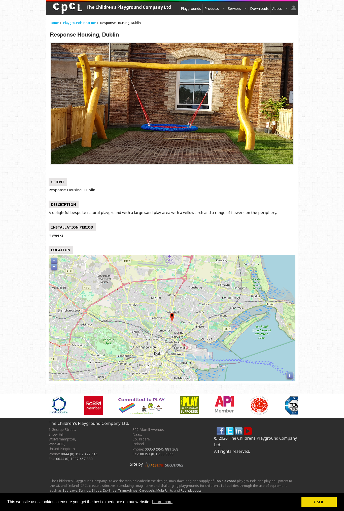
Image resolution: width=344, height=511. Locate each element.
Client (57, 181)
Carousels (147, 490)
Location (60, 249)
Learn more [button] (162, 502)
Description (63, 204)
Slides (96, 490)
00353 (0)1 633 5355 (157, 454)
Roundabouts (191, 490)
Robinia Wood (225, 480)
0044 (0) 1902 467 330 (74, 458)
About (277, 8)
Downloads (259, 8)
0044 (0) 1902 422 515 (79, 454)
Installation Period (72, 227)
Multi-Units (164, 490)
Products (211, 8)
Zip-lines (109, 490)
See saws (69, 490)
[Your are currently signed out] (293, 6)
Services (234, 8)
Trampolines (127, 490)
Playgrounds (191, 8)
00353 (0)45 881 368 (161, 449)
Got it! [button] (319, 502)
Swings (84, 490)
